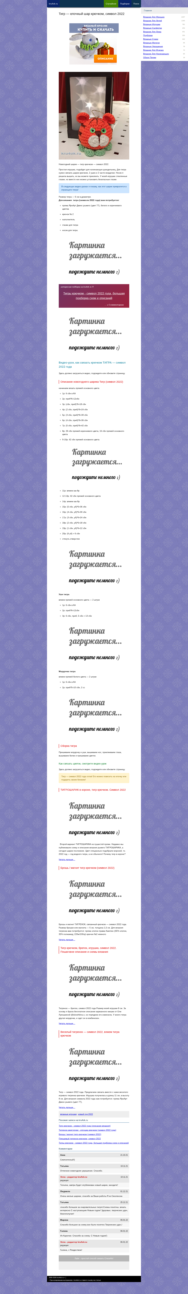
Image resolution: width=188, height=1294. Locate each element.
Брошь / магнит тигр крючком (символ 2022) (80, 1134)
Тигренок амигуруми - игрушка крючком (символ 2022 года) (87, 1130)
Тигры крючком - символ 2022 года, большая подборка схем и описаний (94, 1143)
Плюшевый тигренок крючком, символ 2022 (80, 1138)
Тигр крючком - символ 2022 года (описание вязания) (85, 1126)
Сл (111, 4)
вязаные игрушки (68, 1114)
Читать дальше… (67, 859)
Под (125, 4)
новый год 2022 (85, 1114)
